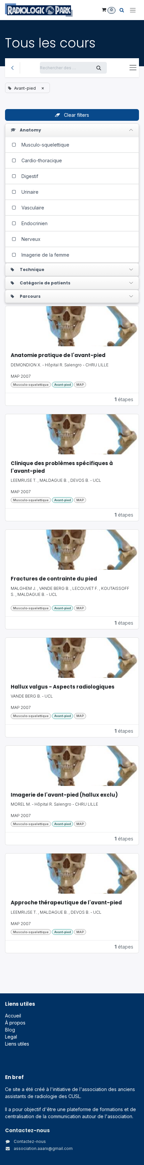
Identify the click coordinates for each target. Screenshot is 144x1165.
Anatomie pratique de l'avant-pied (58, 355)
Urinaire (29, 192)
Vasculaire (32, 207)
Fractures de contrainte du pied (54, 578)
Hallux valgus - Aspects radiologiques (63, 686)
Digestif (29, 176)
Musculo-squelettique (44, 145)
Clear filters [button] (76, 115)
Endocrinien (34, 223)
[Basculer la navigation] (133, 68)
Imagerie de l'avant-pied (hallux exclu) (64, 794)
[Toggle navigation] (133, 10)
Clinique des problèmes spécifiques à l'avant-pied (62, 467)
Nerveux (30, 239)
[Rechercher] (99, 68)
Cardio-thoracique (41, 160)
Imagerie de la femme (44, 255)
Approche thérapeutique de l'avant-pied (66, 902)
